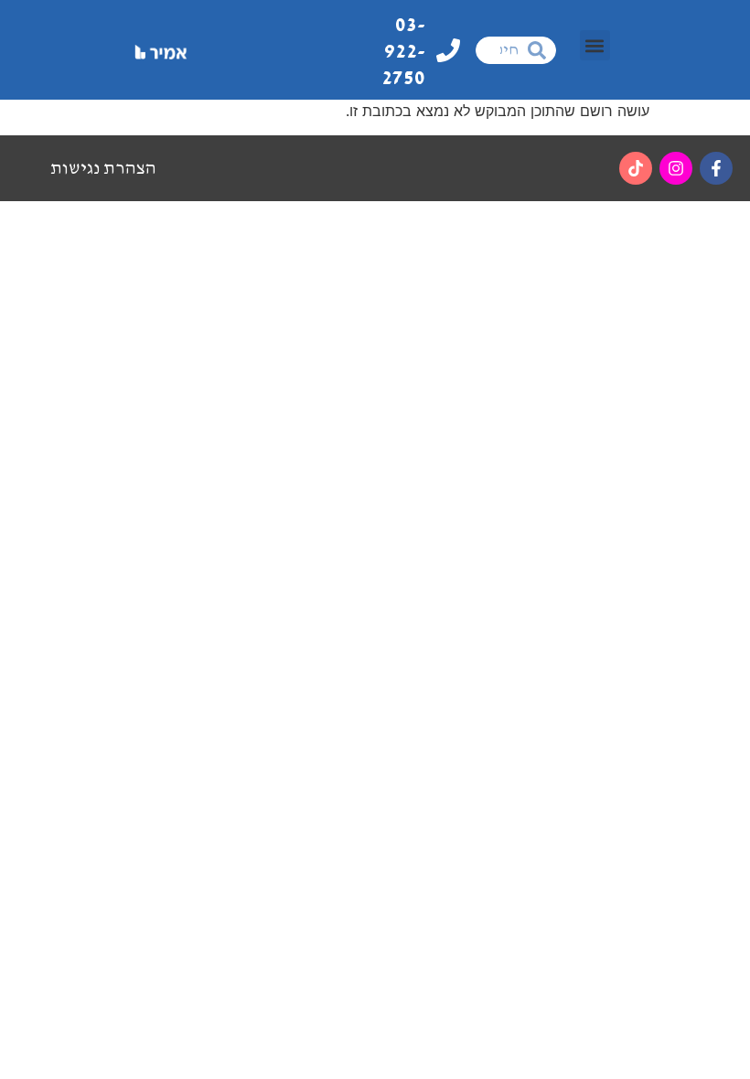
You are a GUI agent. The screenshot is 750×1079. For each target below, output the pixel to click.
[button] (595, 45)
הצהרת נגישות (103, 168)
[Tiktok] (635, 168)
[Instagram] (675, 168)
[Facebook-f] (716, 168)
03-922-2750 (403, 51)
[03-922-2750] (448, 50)
